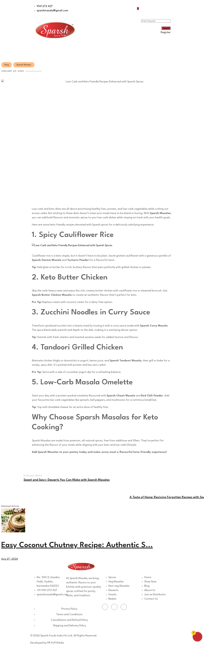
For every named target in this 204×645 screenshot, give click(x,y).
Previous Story (33, 475)
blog (6, 65)
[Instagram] (124, 607)
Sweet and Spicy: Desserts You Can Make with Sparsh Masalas (67, 479)
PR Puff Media (55, 642)
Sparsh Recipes (23, 65)
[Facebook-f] (105, 607)
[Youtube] (114, 607)
